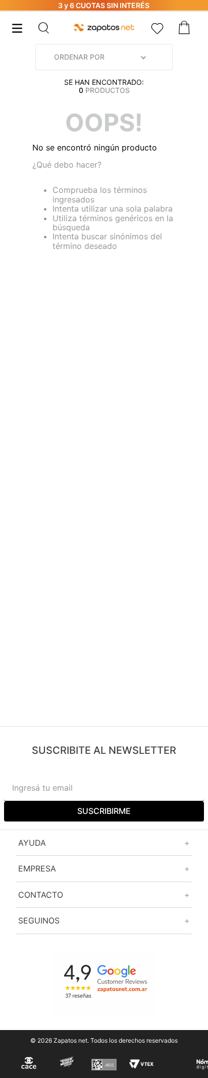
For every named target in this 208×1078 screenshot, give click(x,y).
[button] (54, 28)
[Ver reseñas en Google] (104, 984)
